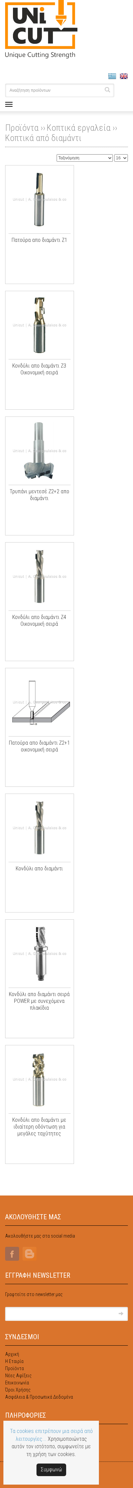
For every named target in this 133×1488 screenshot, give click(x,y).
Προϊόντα (14, 1368)
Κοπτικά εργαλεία (78, 128)
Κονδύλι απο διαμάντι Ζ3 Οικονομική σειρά (39, 369)
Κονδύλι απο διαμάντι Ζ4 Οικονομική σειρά (39, 620)
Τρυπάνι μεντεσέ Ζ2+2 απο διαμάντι (39, 494)
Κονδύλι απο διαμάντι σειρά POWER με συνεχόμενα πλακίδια (39, 1001)
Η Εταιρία (14, 1361)
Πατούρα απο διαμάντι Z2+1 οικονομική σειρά (39, 746)
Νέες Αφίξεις (18, 1375)
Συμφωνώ (51, 1469)
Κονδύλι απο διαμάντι (39, 868)
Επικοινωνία (17, 1382)
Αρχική (12, 1354)
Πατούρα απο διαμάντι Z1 (39, 240)
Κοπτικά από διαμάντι (43, 138)
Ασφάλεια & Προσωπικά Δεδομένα (39, 1397)
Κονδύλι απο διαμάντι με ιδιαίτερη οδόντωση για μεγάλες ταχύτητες (39, 1127)
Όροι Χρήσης (18, 1390)
